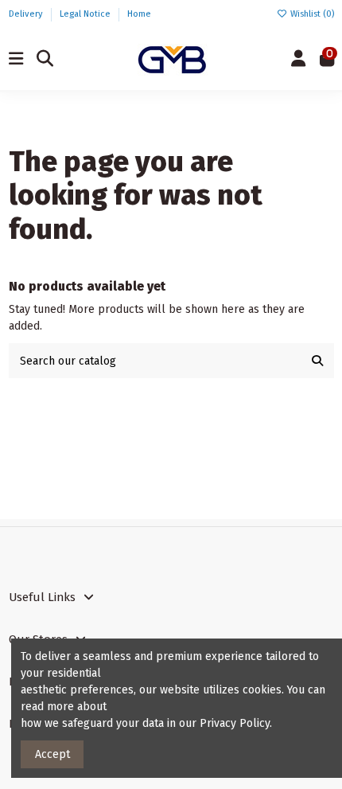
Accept (52, 754)
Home (139, 14)
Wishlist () (311, 14)
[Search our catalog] (317, 360)
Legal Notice (86, 14)
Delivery (27, 14)
